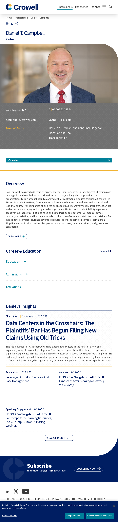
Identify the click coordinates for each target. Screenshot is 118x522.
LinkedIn (66, 120)
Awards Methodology (91, 499)
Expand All (105, 251)
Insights (95, 7)
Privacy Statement (63, 499)
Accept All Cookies (74, 515)
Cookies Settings (9, 515)
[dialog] (59, 511)
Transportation (58, 137)
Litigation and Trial (60, 133)
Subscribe (25, 499)
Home (9, 17)
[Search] (110, 6)
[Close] (114, 506)
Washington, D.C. (16, 110)
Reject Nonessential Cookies (99, 515)
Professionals (65, 7)
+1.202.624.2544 (61, 109)
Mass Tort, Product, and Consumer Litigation (75, 128)
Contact (11, 499)
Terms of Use (42, 499)
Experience (81, 7)
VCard (52, 120)
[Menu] (104, 6)
